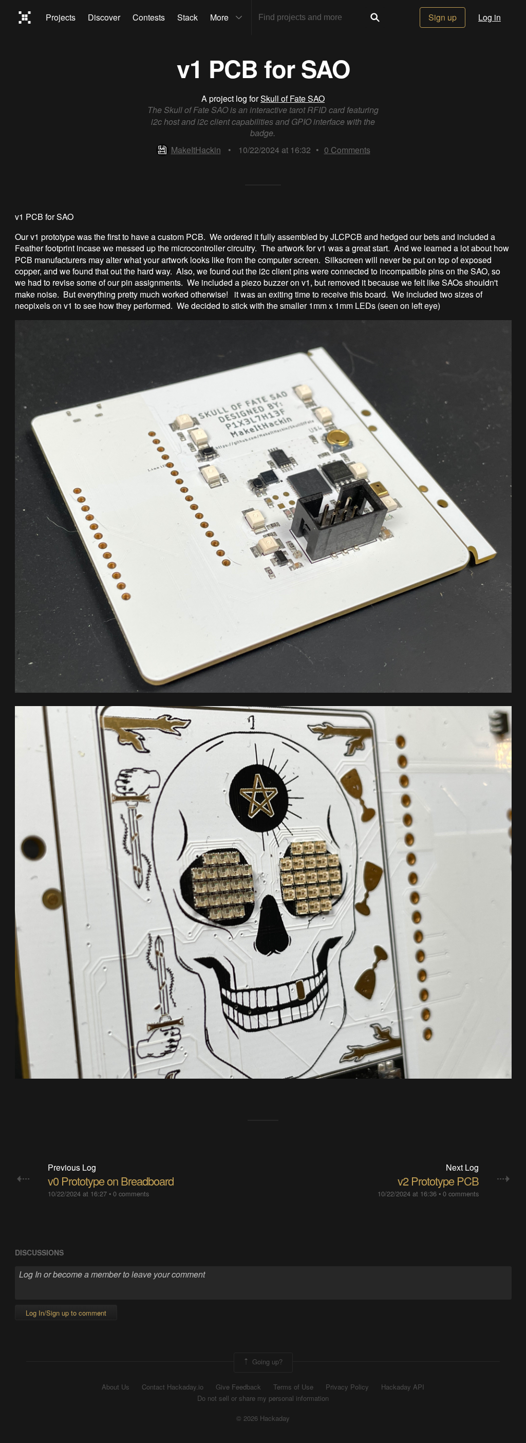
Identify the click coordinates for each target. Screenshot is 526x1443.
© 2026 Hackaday (263, 1418)
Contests (149, 17)
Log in (489, 17)
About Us (115, 1387)
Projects (61, 17)
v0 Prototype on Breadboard (111, 1181)
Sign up (442, 17)
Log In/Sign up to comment (66, 1313)
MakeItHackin (196, 150)
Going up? (266, 1361)
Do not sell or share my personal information (263, 1398)
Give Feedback (238, 1387)
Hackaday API (402, 1387)
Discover (104, 17)
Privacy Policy (347, 1387)
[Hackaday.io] (25, 17)
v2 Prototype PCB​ (438, 1181)
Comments (347, 150)
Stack (187, 17)
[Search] (375, 17)
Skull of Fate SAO (292, 98)
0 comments (131, 1193)
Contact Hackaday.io (172, 1387)
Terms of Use (293, 1387)
